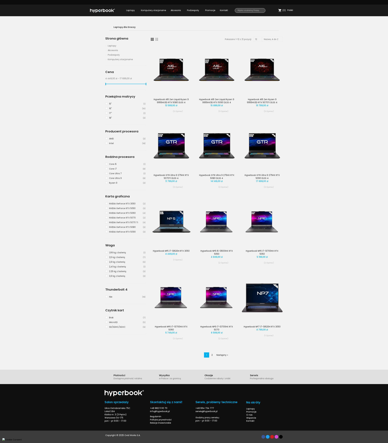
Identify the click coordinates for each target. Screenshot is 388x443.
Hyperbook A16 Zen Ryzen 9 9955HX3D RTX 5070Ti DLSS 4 (262, 101)
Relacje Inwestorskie (160, 422)
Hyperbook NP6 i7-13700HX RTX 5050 (262, 252)
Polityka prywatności (161, 419)
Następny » (222, 354)
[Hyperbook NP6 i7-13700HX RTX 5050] (262, 221)
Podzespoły (114, 54)
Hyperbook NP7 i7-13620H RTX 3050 (262, 326)
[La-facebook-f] (368, 2)
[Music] (281, 437)
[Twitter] (373, 2)
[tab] (194, 27)
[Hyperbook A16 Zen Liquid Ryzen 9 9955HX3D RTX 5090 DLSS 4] (216, 70)
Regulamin (155, 416)
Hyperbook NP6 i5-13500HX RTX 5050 (217, 252)
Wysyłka (164, 375)
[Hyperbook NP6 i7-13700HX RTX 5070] (216, 297)
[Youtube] (379, 2)
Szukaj (261, 10)
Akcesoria (113, 50)
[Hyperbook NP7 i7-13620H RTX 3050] (262, 297)
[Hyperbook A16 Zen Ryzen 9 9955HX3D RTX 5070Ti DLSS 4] (262, 70)
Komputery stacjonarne (120, 59)
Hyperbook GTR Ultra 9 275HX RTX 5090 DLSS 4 (262, 177)
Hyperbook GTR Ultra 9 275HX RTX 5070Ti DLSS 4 (171, 177)
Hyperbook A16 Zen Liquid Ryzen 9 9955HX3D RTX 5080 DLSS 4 (171, 101)
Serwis (254, 375)
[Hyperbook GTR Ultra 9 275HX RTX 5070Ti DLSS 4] (171, 146)
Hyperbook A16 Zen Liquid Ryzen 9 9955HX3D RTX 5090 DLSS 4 (216, 101)
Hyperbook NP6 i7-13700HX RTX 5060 (171, 328)
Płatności (119, 375)
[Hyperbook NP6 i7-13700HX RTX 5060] (171, 297)
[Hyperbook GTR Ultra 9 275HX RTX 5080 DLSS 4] (216, 146)
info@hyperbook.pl (160, 411)
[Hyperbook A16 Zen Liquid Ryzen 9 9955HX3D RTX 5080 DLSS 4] (171, 70)
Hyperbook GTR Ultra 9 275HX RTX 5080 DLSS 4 (216, 177)
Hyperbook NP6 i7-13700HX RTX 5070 (216, 328)
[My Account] (275, 10)
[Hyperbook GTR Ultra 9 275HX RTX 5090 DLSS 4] (262, 146)
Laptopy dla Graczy (124, 27)
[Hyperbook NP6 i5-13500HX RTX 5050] (216, 221)
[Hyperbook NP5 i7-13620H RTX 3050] (171, 221)
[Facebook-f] (263, 437)
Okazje (208, 375)
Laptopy (112, 45)
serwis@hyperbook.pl (206, 411)
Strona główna (116, 38)
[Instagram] (384, 2)
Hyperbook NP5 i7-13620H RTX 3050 (171, 250)
